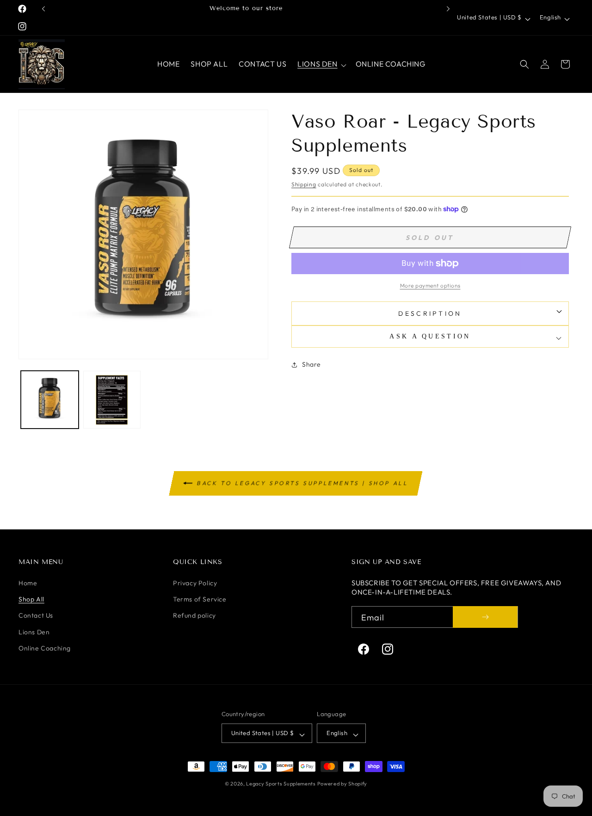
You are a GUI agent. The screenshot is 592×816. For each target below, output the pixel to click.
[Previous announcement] (43, 9)
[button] (321, 64)
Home (27, 583)
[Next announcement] (448, 9)
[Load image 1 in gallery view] (50, 400)
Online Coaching (44, 648)
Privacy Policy (195, 583)
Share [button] (311, 364)
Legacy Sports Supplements (281, 783)
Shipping (303, 184)
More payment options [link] (430, 285)
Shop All (31, 599)
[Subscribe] (485, 617)
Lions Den (33, 632)
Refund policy (194, 615)
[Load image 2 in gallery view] (112, 400)
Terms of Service (200, 599)
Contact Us (35, 615)
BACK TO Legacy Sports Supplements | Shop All (303, 482)
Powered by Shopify (342, 783)
